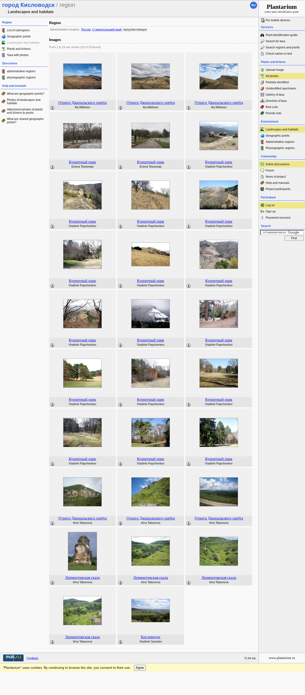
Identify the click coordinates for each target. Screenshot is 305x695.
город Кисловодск (135, 29)
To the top (250, 658)
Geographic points (19, 36)
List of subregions (18, 30)
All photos (272, 76)
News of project (276, 176)
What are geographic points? (25, 93)
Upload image (275, 70)
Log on (270, 205)
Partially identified (277, 82)
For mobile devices (278, 20)
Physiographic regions (280, 148)
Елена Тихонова (82, 166)
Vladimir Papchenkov (219, 166)
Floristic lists (273, 113)
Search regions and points (283, 47)
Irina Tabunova (82, 523)
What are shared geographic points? (25, 120)
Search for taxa (275, 41)
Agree (140, 667)
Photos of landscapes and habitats (24, 101)
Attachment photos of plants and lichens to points (25, 111)
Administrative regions (280, 142)
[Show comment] (52, 108)
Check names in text (279, 53)
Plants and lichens (19, 49)
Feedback (32, 658)
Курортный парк (82, 162)
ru (253, 5)
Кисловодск (150, 637)
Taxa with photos (18, 55)
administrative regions (21, 71)
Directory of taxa (276, 101)
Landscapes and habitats (282, 129)
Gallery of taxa (275, 94)
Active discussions (278, 164)
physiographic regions (21, 77)
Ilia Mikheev (82, 107)
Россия (86, 29)
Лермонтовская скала (82, 578)
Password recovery (278, 217)
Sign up (271, 211)
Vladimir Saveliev (150, 641)
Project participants (278, 189)
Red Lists (272, 107)
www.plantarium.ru (282, 658)
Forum (270, 170)
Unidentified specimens (281, 88)
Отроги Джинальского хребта (82, 103)
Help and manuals (278, 183)
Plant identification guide (282, 35)
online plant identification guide (281, 8)
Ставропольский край (107, 29)
